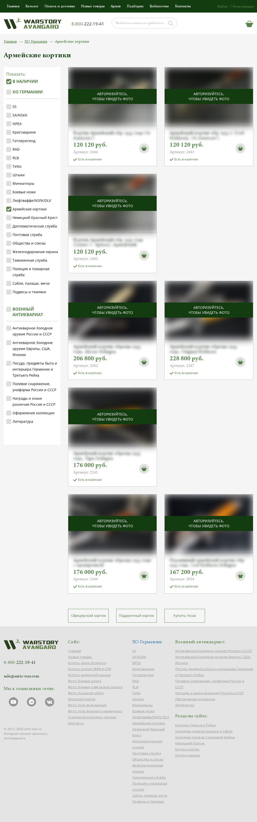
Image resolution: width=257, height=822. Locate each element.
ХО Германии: (147, 642)
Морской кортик (82, 699)
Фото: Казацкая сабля (85, 693)
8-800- (88, 24)
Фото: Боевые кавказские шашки (95, 687)
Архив (116, 6)
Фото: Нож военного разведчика (95, 711)
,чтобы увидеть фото (112, 96)
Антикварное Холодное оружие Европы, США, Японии (33, 348)
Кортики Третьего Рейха (195, 725)
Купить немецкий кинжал (89, 675)
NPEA (17, 123)
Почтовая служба (27, 234)
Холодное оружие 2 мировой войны (205, 737)
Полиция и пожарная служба (31, 271)
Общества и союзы (29, 243)
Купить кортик (187, 749)
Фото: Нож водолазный (87, 705)
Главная (13, 6)
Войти (222, 6)
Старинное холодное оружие (92, 717)
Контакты (183, 6)
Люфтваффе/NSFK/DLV (32, 200)
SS (15, 106)
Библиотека (159, 6)
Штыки (19, 174)
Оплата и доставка (59, 6)
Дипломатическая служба (35, 226)
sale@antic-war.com (21, 676)
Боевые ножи (24, 192)
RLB (16, 157)
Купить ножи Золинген (87, 663)
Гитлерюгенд (24, 140)
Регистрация (243, 6)
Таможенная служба (30, 260)
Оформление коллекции (33, 412)
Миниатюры (23, 183)
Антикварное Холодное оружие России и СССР (33, 331)
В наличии (25, 81)
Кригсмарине (24, 132)
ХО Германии (36, 42)
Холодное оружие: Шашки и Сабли (204, 731)
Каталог (31, 6)
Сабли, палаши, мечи (31, 283)
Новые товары (93, 6)
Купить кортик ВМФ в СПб (89, 669)
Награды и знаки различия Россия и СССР (34, 401)
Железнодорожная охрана (35, 251)
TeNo (17, 166)
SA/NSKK (20, 115)
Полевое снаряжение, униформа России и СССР (34, 386)
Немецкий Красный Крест (35, 217)
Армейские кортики (30, 209)
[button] (144, 148)
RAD (16, 149)
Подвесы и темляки (29, 291)
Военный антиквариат (28, 311)
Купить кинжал (187, 755)
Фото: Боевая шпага (84, 681)
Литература (23, 421)
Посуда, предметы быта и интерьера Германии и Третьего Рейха (35, 369)
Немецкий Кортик (190, 743)
